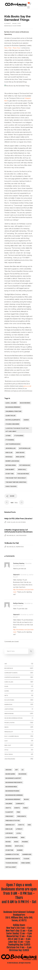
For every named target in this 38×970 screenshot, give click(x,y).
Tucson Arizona (11, 863)
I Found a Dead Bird (12, 424)
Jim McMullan (10, 448)
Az (22, 769)
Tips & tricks (8, 754)
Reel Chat (7, 745)
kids (29, 824)
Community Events (10, 672)
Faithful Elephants (13, 420)
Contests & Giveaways (12, 677)
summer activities (12, 854)
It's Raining (10, 440)
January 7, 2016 (16, 23)
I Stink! (8, 435)
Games (6, 691)
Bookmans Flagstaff (13, 778)
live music (9, 833)
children (9, 803)
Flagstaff (9, 812)
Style (6, 750)
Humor (26, 420)
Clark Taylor (10, 415)
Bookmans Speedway (13, 407)
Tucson (26, 858)
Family (25, 808)
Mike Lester (20, 456)
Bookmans (22, 774)
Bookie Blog (8, 25)
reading (8, 846)
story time (10, 473)
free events (21, 816)
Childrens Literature (13, 411)
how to (21, 824)
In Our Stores (16, 25)
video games (25, 863)
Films (6, 686)
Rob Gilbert (10, 469)
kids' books (20, 452)
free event (9, 816)
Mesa (22, 837)
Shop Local (19, 846)
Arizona (8, 769)
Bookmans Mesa (11, 786)
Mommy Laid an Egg (12, 461)
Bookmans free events (14, 782)
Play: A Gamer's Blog (11, 736)
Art (5, 663)
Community (20, 803)
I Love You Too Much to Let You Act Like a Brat (17, 430)
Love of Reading (11, 837)
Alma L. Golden (11, 403)
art (16, 769)
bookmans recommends (14, 795)
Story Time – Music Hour (12, 48)
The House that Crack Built (16, 478)
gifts (6, 695)
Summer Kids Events (13, 858)
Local (18, 833)
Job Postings (8, 709)
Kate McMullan (24, 448)
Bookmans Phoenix (12, 791)
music (16, 841)
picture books (24, 465)
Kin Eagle (9, 456)
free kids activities (13, 820)
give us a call (27, 386)
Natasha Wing (11, 465)
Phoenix (25, 841)
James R (8, 23)
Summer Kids (26, 854)
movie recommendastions (13, 718)
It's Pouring (18, 435)
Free (18, 812)
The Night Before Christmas (16, 482)
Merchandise (9, 713)
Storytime (9, 850)
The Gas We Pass (23, 473)
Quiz (6, 740)
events (17, 808)
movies (8, 841)
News (6, 727)
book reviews (25, 403)
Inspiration (20, 546)
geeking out (10, 824)
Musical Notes (9, 722)
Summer (20, 850)
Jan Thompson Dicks (13, 444)
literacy (19, 829)
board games (10, 774)
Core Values (11, 522)
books (26, 799)
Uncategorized (21, 535)
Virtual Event (11, 867)
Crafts (8, 808)
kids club (9, 452)
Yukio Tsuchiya (11, 486)
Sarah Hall (22, 469)
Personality (8, 731)
